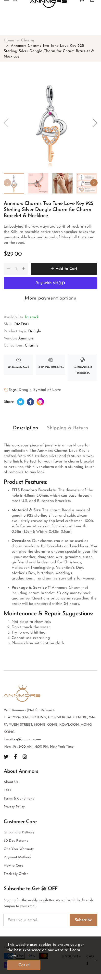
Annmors (26, 338)
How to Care (13, 866)
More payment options (50, 298)
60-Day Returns (16, 841)
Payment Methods (18, 857)
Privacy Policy (14, 807)
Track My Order (16, 874)
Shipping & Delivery (19, 832)
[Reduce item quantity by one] (8, 269)
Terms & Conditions (19, 798)
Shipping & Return (67, 428)
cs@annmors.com (27, 739)
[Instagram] (24, 756)
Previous (7, 182)
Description (25, 428)
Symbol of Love (47, 390)
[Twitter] (6, 756)
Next (94, 182)
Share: (9, 402)
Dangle (34, 331)
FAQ (7, 790)
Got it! (23, 965)
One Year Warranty (19, 849)
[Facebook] (15, 756)
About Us (11, 782)
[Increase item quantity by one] (23, 269)
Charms (31, 345)
